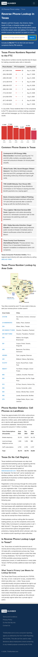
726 (6, 317)
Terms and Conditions (10, 617)
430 (3, 355)
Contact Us (6, 625)
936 (3, 388)
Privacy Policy (7, 620)
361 (3, 343)
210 (3, 317)
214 (3, 323)
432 (3, 359)
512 (3, 363)
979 (3, 399)
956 (3, 395)
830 (3, 378)
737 (6, 363)
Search (32, 37)
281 (3, 330)
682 (3, 369)
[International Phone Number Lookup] (8, 3)
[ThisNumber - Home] (8, 612)
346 (6, 330)
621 (8, 330)
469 (6, 323)
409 (3, 349)
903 (6, 355)
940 (3, 392)
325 (3, 337)
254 (3, 326)
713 (11, 330)
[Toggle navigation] (34, 3)
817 (6, 369)
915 (3, 384)
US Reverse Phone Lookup (10, 9)
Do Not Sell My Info (9, 622)
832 (14, 330)
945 (8, 323)
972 (11, 323)
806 (3, 375)
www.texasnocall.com (8, 471)
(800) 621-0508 (6, 259)
